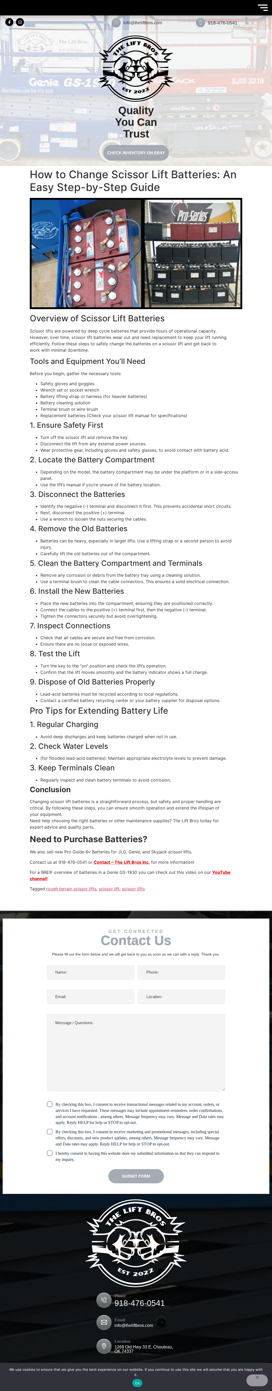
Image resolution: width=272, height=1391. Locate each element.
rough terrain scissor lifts (71, 888)
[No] (257, 1380)
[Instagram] (20, 22)
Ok (137, 1383)
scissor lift (109, 888)
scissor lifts (133, 888)
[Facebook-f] (9, 22)
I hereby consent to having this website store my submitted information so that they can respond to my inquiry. (137, 1156)
